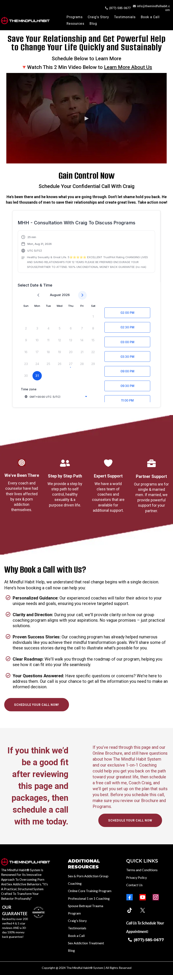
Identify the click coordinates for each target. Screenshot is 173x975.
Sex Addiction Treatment (86, 943)
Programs (74, 17)
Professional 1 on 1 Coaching (89, 898)
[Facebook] (129, 897)
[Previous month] (38, 295)
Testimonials (125, 17)
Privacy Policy (136, 877)
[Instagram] (155, 897)
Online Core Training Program (89, 891)
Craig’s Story (98, 17)
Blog (93, 24)
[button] (86, 252)
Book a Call (150, 17)
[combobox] (56, 396)
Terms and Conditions (142, 870)
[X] (142, 910)
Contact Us (134, 885)
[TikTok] (129, 910)
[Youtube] (142, 897)
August (55, 295)
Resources (75, 24)
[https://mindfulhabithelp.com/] (25, 20)
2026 (66, 295)
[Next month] (82, 295)
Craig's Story (77, 921)
